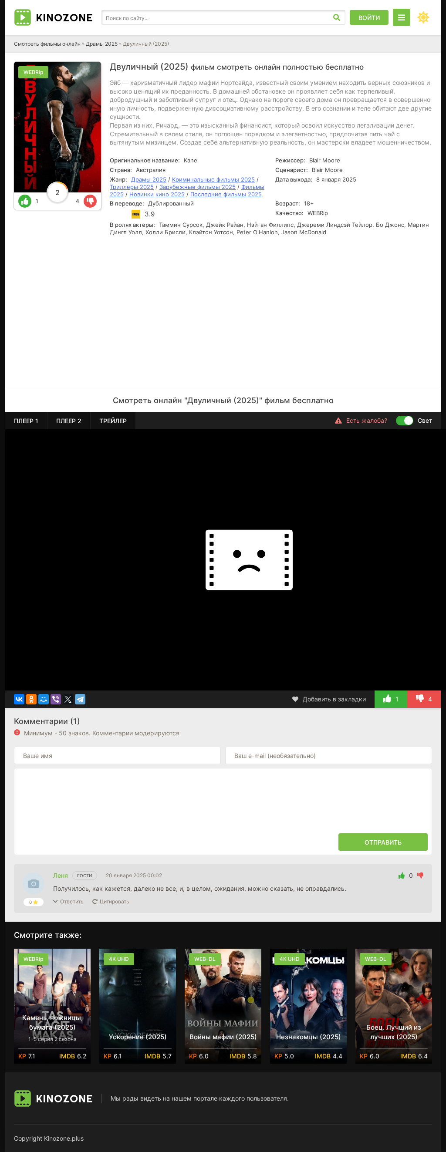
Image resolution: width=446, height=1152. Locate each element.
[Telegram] (80, 699)
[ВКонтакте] (19, 699)
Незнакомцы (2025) (308, 1037)
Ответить (72, 901)
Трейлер (113, 420)
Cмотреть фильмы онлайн (47, 43)
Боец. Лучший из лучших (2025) (393, 1032)
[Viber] (56, 699)
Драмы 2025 (102, 43)
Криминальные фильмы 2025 (213, 179)
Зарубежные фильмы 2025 (197, 186)
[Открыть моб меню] (401, 17)
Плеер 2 (68, 420)
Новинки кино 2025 (157, 194)
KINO (64, 17)
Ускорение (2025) (138, 1037)
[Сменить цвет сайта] (423, 17)
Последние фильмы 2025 (226, 194)
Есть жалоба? (366, 420)
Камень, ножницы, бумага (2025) (52, 1022)
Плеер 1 (26, 420)
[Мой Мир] (43, 699)
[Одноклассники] (31, 699)
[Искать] (336, 17)
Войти (369, 17)
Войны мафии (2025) (223, 1037)
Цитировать (114, 901)
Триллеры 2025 (132, 186)
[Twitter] (68, 699)
